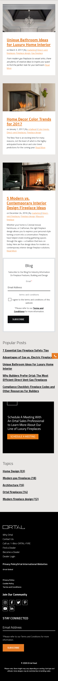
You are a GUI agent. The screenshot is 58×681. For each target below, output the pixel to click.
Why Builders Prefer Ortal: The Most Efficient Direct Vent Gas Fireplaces (25, 377)
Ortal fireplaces (15, 492)
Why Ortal (8, 535)
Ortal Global (8, 569)
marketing (31, 50)
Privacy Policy (10, 564)
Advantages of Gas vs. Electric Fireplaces (28, 357)
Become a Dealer (11, 552)
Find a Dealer (9, 548)
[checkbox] (29, 301)
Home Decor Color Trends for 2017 (29, 121)
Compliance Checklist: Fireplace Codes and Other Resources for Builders (29, 389)
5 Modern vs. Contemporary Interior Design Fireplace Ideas (26, 203)
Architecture (13, 485)
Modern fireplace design (21, 499)
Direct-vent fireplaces (16, 132)
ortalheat (32, 129)
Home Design (14, 471)
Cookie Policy (8, 583)
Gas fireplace (37, 53)
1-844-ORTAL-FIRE (20, 543)
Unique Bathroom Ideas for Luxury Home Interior (29, 42)
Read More (40, 147)
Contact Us (8, 539)
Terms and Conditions (12, 587)
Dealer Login (9, 556)
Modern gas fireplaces (19, 478)
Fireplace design (23, 53)
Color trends (43, 129)
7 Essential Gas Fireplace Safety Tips (26, 350)
